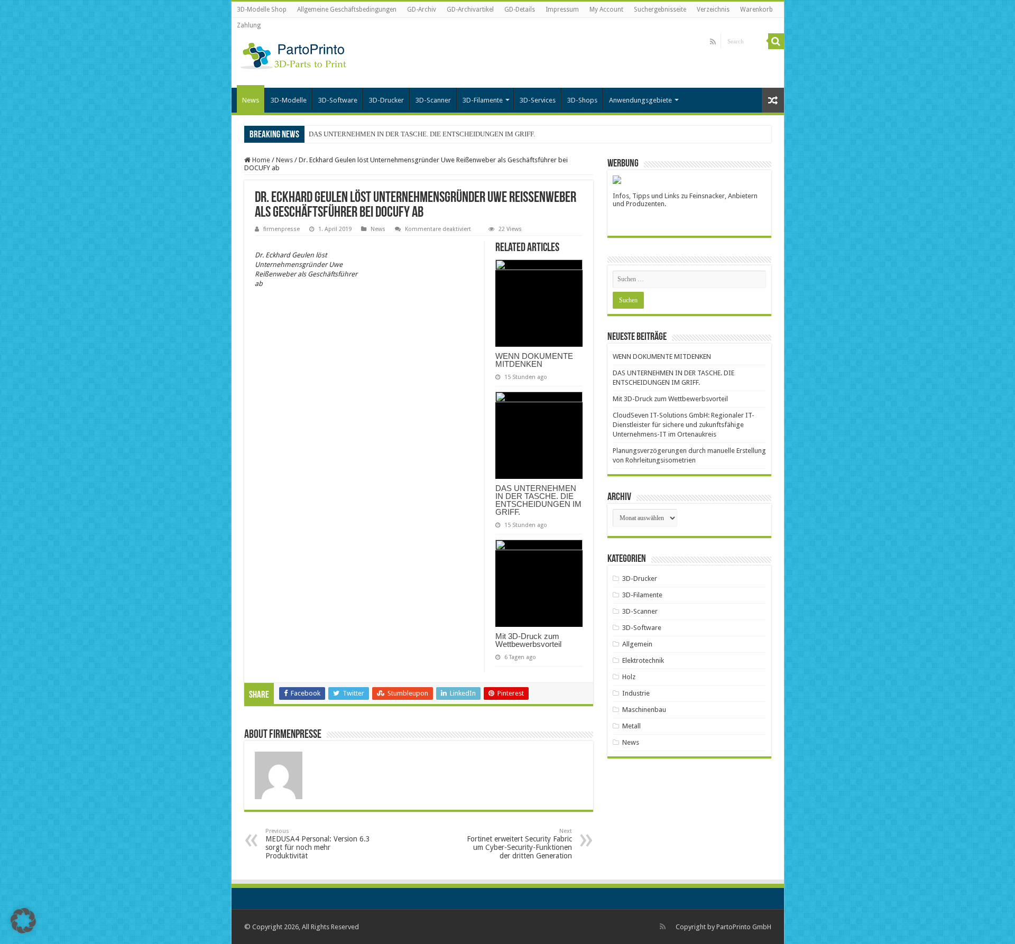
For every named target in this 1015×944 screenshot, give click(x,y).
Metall (631, 726)
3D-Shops (582, 100)
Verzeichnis (713, 9)
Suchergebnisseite (660, 9)
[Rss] (713, 41)
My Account (606, 9)
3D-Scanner (433, 100)
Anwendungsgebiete (640, 100)
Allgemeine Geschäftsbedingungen (346, 9)
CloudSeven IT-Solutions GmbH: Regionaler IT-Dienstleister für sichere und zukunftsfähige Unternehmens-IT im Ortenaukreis (683, 424)
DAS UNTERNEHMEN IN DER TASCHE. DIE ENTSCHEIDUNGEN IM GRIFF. (422, 134)
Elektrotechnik (643, 660)
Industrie (636, 693)
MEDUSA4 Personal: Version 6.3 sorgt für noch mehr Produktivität (317, 844)
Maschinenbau (644, 710)
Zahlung (249, 25)
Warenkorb (756, 9)
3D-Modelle (289, 100)
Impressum (562, 9)
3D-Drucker (386, 100)
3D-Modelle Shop (262, 9)
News (250, 100)
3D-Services (538, 100)
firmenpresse (281, 229)
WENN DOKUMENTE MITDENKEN (534, 359)
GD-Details (519, 9)
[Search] (776, 41)
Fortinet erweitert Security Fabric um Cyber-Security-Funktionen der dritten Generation (519, 844)
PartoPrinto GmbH (743, 927)
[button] (23, 920)
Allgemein (637, 644)
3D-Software (337, 100)
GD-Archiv (421, 9)
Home (260, 160)
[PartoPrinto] (293, 54)
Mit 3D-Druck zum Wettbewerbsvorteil (528, 640)
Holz (628, 677)
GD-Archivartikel (470, 9)
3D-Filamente (483, 100)
